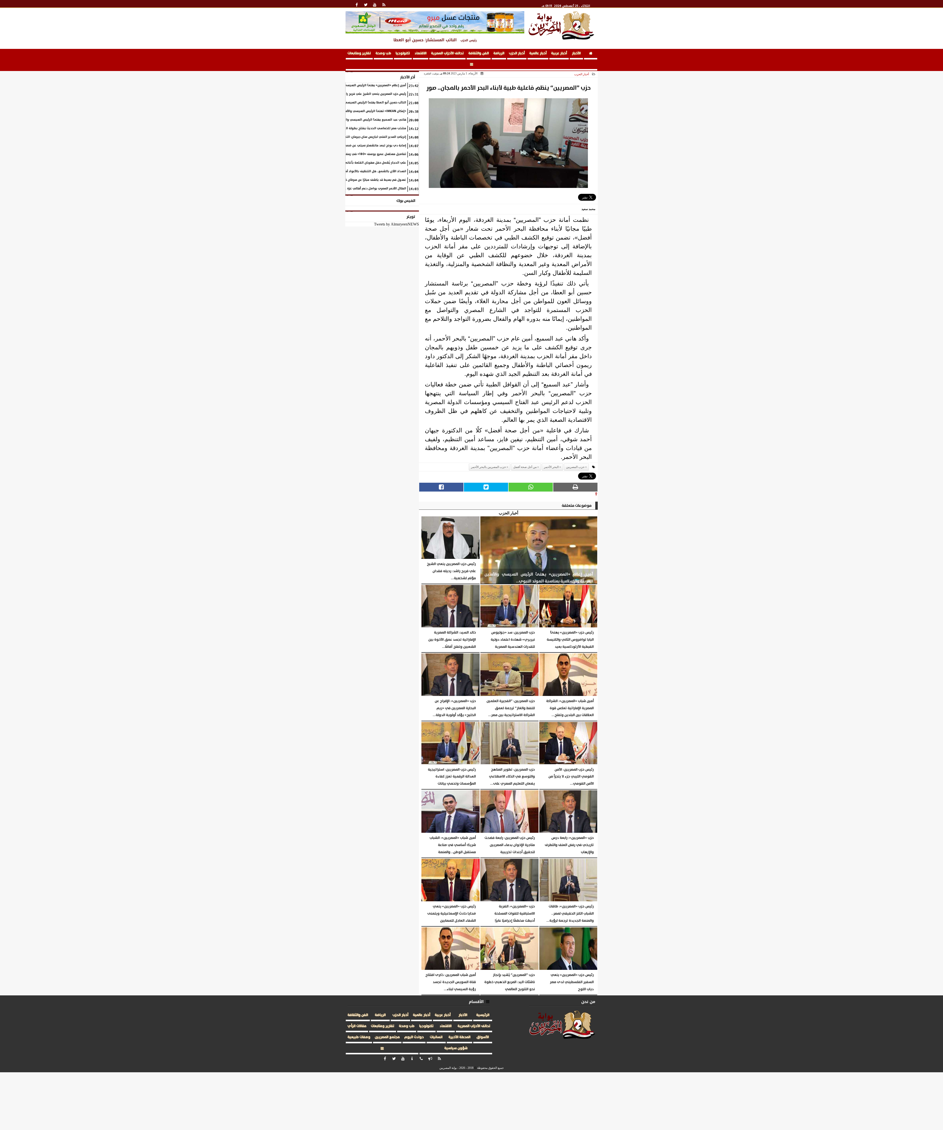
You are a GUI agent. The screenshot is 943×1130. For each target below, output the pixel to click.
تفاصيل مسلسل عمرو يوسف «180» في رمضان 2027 (370, 154)
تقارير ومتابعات (359, 53)
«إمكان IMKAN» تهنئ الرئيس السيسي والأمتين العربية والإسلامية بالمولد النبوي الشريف (344, 111)
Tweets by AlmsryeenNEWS (396, 224)
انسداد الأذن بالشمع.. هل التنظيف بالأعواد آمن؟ (374, 171)
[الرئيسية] (590, 54)
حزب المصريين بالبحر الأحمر (488, 467)
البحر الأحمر (551, 467)
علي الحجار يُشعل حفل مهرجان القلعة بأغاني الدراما (370, 162)
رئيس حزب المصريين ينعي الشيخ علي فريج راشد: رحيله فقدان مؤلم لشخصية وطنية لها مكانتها (341, 94)
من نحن (588, 1001)
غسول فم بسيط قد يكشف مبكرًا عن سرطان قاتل (373, 180)
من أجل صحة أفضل (525, 467)
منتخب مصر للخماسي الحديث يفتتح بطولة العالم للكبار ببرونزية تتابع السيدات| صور (349, 128)
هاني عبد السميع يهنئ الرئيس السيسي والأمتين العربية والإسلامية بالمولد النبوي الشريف (343, 119)
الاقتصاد (421, 53)
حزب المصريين (575, 467)
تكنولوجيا (403, 53)
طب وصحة (383, 53)
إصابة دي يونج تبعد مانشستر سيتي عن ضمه (375, 145)
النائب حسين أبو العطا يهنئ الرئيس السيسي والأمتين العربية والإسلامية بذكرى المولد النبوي (341, 102)
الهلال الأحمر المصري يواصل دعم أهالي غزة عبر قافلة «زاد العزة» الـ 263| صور (353, 188)
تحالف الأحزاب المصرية (447, 53)
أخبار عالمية (538, 53)
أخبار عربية (559, 53)
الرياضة (498, 53)
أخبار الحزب (517, 53)
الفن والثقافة (478, 53)
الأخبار (576, 53)
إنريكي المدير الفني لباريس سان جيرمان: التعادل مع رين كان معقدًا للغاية (355, 137)
